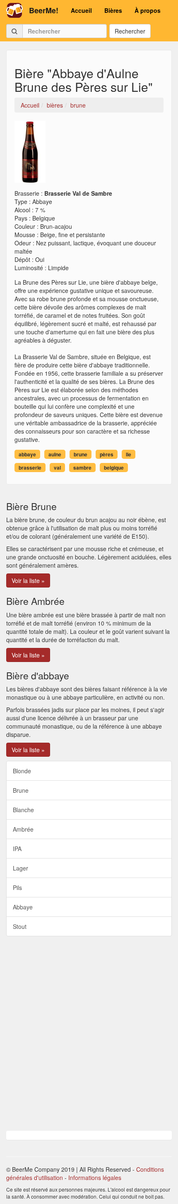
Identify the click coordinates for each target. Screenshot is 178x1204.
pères (106, 454)
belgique (114, 467)
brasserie (30, 467)
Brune (21, 790)
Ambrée (23, 829)
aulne (54, 454)
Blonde (22, 771)
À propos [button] (148, 10)
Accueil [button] (81, 10)
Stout (19, 926)
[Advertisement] (89, 1033)
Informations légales (94, 1177)
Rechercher (130, 31)
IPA (17, 848)
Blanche (23, 810)
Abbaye (23, 907)
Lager (20, 868)
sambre (82, 467)
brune (80, 454)
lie (128, 454)
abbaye (27, 454)
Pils (17, 887)
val (57, 467)
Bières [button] (113, 10)
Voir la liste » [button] (28, 580)
